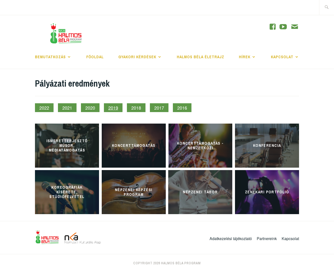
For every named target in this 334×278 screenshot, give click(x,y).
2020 (90, 107)
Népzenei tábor (200, 192)
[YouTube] (272, 26)
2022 (44, 107)
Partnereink (267, 238)
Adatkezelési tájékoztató (231, 238)
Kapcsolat (282, 56)
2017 (159, 107)
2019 (113, 107)
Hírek (244, 56)
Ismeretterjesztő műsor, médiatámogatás (67, 145)
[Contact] (294, 27)
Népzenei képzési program (134, 192)
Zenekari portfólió (267, 192)
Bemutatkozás (50, 56)
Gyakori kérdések (137, 56)
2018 (136, 107)
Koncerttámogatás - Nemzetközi (200, 145)
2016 (182, 107)
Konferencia (267, 145)
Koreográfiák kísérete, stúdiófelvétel (66, 192)
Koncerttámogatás (134, 145)
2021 (67, 107)
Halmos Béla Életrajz (200, 56)
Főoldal (95, 56)
